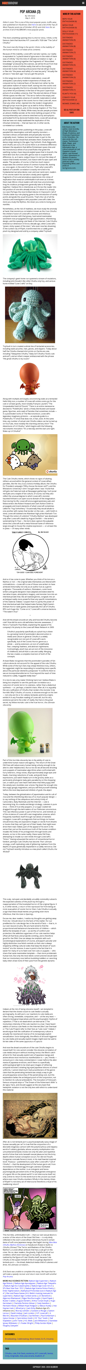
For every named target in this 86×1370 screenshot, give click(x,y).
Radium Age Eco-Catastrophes (17, 1286)
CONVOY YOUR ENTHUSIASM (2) (69, 98)
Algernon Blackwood (11, 1298)
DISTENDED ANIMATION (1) (69, 88)
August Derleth (23, 1300)
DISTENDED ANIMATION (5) (69, 63)
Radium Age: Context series (25, 1296)
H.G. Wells (28, 1320)
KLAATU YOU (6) (69, 93)
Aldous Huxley (45, 1305)
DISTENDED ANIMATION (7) (69, 51)
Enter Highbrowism (11, 1291)
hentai (50, 1353)
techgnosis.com (68, 168)
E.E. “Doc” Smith (41, 1318)
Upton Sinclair (9, 1318)
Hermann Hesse (9, 1305)
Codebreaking (23, 1339)
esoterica (30, 1353)
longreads (14, 1356)
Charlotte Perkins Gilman (24, 1303)
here (34, 24)
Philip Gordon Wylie (43, 1323)
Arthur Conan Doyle (40, 1300)
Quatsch (38, 1356)
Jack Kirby (31, 1308)
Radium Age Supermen (38, 1281)
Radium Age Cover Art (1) (42, 1286)
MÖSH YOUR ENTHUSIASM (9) (69, 26)
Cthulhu (8, 1353)
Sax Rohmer (34, 1315)
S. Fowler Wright (26, 1323)
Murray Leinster (22, 1310)
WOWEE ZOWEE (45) (70, 103)
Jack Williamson (40, 1320)
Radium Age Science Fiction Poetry (39, 1288)
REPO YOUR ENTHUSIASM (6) (69, 20)
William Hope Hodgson (28, 1305)
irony (7, 1356)
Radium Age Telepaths (46, 1283)
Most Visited (35, 1339)
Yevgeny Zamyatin (10, 1325)
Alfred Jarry (20, 1308)
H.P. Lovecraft (42, 1313)
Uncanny (50, 1339)
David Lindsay (16, 1313)
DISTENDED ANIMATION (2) (69, 82)
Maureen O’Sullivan (19, 1315)
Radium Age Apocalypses (24, 1283)
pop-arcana (29, 1356)
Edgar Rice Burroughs (31, 1298)
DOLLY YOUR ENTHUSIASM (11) (70, 32)
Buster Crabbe (9, 1300)
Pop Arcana (8, 1276)
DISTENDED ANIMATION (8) (69, 45)
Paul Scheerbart (47, 1315)
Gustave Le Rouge (38, 1310)
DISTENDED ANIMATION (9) (69, 38)
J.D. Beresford (44, 1296)
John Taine (17, 1320)
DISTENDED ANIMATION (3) (69, 76)
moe (21, 1356)
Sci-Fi (43, 1339)
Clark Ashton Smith (25, 1318)
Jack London (29, 1313)
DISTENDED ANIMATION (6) (69, 57)
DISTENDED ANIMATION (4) (69, 69)
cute (14, 1353)
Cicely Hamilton (43, 1303)
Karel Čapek (47, 1298)
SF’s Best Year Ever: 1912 (13, 1288)
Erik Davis (21, 1353)
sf (43, 1356)
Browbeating (10, 1339)
